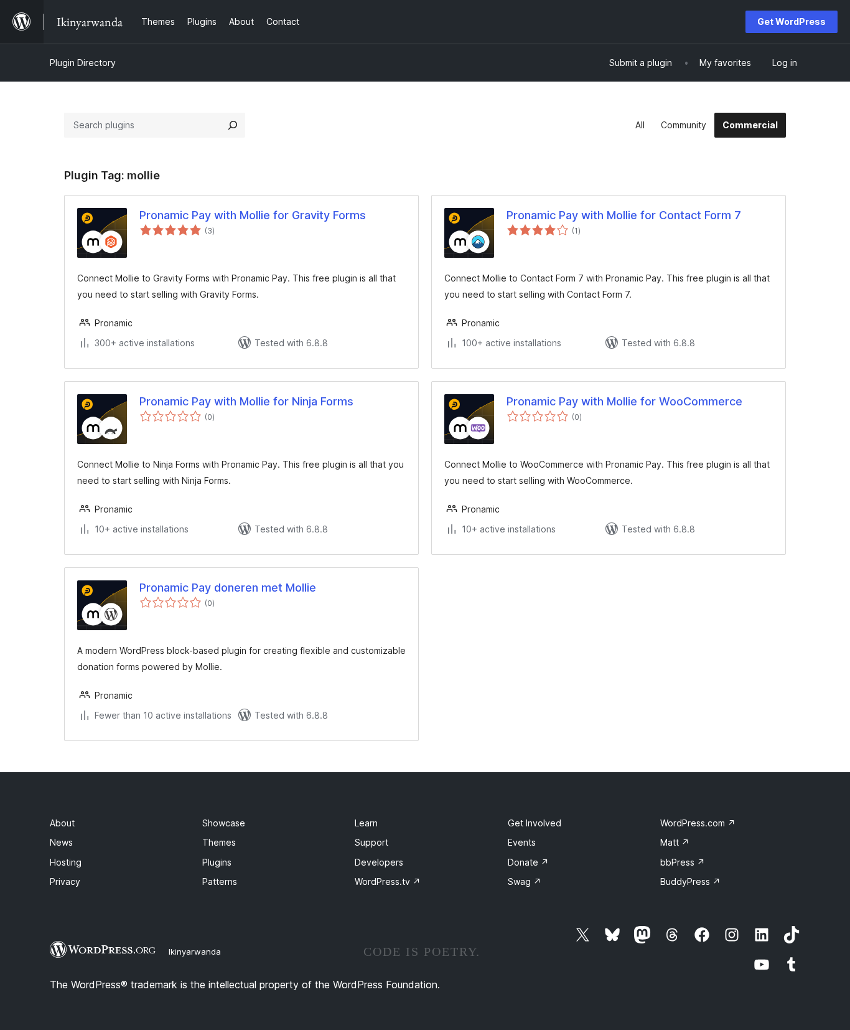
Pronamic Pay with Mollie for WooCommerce (624, 401)
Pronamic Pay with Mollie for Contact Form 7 (624, 215)
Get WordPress (791, 21)
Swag (524, 881)
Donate (528, 862)
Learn (366, 823)
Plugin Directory (83, 62)
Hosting (66, 862)
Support (371, 842)
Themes (219, 842)
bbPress (682, 862)
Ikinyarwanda (195, 952)
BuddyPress (690, 881)
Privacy (65, 881)
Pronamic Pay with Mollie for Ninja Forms (246, 401)
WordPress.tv (388, 881)
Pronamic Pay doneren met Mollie (227, 587)
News (61, 842)
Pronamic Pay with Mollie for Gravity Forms (252, 215)
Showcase (223, 823)
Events (522, 842)
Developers (379, 862)
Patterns (219, 881)
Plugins (216, 862)
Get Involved (534, 823)
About (62, 823)
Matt (674, 842)
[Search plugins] (232, 125)
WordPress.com (698, 823)
